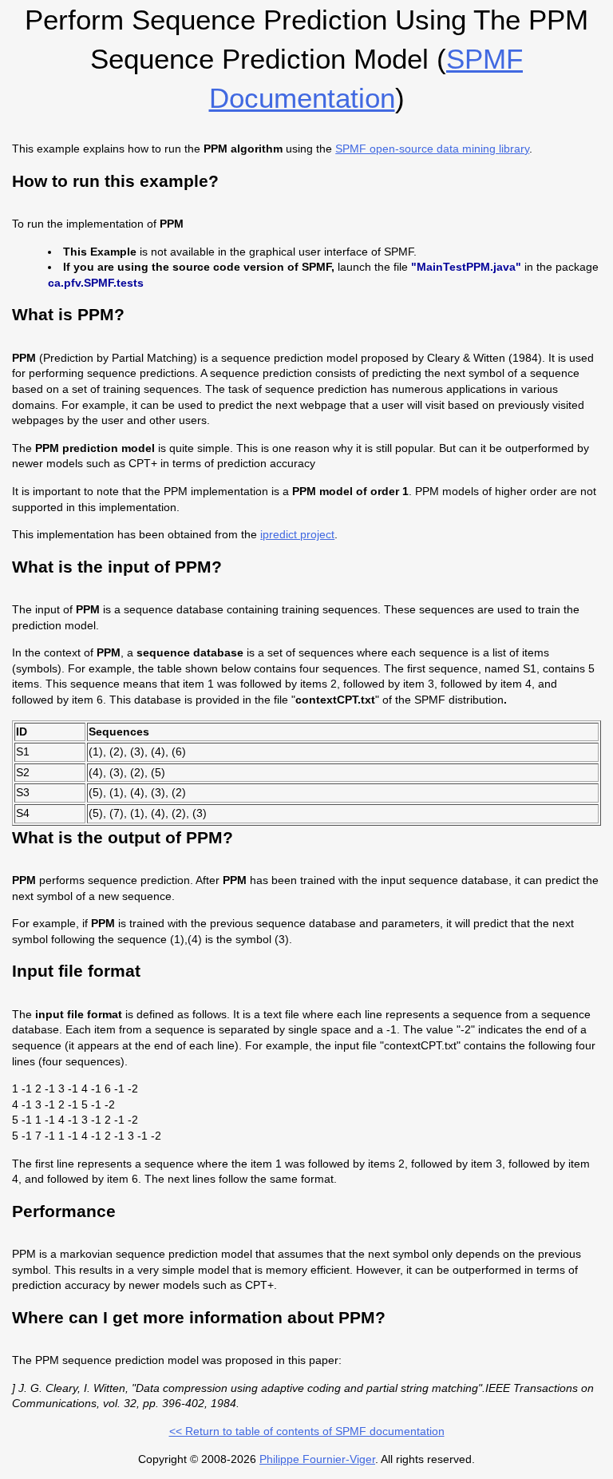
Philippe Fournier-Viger (317, 1459)
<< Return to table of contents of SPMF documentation (307, 1431)
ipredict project (297, 534)
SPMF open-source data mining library (432, 148)
